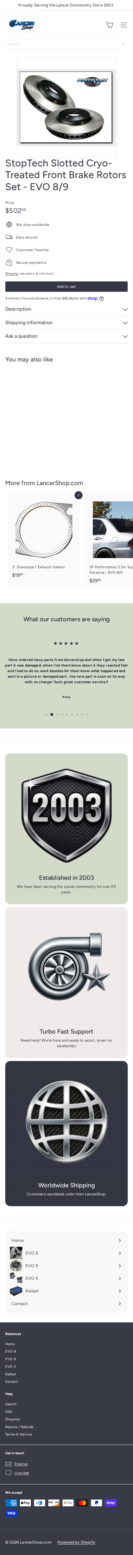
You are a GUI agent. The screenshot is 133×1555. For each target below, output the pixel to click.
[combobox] (66, 44)
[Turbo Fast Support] (66, 968)
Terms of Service (18, 1434)
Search (10, 1404)
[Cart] (109, 25)
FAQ (8, 1412)
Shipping (11, 273)
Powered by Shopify (76, 1542)
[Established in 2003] (66, 814)
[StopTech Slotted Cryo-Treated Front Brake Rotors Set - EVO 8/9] (43, 417)
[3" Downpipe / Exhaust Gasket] (43, 538)
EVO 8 (10, 1351)
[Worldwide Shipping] (66, 1122)
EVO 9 (10, 1359)
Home (10, 1344)
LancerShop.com (59, 483)
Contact (11, 1382)
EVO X (10, 1367)
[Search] (123, 44)
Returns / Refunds (19, 1427)
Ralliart (10, 1374)
